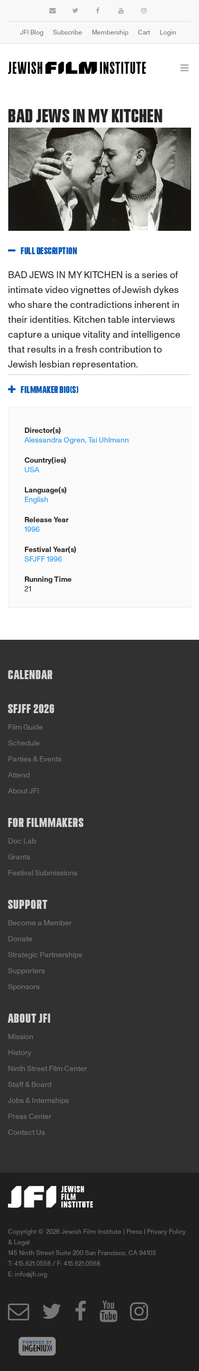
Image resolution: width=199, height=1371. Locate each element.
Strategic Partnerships (45, 954)
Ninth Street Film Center (47, 1068)
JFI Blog (32, 32)
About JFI (23, 791)
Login (168, 32)
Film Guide (25, 727)
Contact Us (26, 1132)
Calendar (30, 675)
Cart (144, 32)
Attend (19, 775)
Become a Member (40, 922)
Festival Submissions (42, 872)
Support (28, 905)
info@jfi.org (31, 1274)
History (19, 1052)
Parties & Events (35, 759)
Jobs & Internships (38, 1100)
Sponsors (24, 986)
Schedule (24, 743)
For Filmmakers (46, 823)
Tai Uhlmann (108, 440)
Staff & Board (29, 1084)
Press (134, 1231)
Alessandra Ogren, (55, 440)
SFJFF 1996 (43, 559)
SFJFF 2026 (31, 709)
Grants (19, 857)
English (36, 499)
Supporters (26, 970)
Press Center (29, 1116)
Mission (20, 1036)
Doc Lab (22, 841)
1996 (32, 529)
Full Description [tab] (49, 251)
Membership (110, 32)
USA (31, 469)
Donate (20, 938)
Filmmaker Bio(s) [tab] (50, 390)
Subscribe (67, 32)
